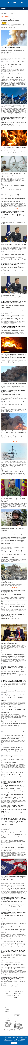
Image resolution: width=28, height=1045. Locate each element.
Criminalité (7, 1009)
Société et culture (8, 1005)
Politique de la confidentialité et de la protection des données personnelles (8, 1024)
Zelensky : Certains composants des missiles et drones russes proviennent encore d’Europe (13, 699)
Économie (7, 1000)
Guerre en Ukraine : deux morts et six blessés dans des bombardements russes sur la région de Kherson (13, 849)
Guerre (6, 993)
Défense (6, 1003)
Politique (6, 998)
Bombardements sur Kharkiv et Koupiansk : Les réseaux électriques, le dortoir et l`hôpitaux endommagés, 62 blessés (13, 556)
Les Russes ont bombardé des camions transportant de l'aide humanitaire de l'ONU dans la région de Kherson (13, 541)
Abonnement (10, 5)
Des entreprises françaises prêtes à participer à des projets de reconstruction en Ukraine (12, 267)
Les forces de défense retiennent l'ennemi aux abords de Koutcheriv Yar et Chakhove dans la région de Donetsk (13, 684)
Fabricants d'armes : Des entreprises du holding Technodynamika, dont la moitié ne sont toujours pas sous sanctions (13, 761)
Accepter (14, 1043)
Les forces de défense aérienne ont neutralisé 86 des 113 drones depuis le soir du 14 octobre (14, 406)
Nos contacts (7, 1020)
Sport (6, 1007)
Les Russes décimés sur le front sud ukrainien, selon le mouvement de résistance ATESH (12, 916)
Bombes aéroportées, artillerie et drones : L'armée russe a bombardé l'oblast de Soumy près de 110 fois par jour (13, 606)
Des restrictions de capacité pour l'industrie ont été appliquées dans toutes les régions (13, 66)
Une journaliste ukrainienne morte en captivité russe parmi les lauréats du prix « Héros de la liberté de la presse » (14, 955)
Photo (15, 997)
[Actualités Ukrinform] (14, 2)
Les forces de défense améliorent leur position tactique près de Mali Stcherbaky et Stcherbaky (12, 528)
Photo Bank (16, 5)
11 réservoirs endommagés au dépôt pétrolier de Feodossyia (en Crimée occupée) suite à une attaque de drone (12, 671)
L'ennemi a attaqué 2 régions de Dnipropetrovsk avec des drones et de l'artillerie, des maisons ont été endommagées (13, 786)
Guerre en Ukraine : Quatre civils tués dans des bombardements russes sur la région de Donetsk (13, 931)
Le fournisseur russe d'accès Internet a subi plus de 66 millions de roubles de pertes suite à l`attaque (12, 305)
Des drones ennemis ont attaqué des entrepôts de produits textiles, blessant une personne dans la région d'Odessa (12, 737)
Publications (17, 993)
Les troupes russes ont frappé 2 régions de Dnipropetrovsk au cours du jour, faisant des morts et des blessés (14, 18)
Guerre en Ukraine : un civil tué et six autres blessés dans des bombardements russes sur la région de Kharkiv (13, 822)
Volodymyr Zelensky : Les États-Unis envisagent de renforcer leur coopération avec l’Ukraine (13, 981)
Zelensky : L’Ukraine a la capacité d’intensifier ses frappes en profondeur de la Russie (12, 215)
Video (15, 999)
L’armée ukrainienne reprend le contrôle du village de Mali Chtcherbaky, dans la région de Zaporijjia (13, 809)
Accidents (7, 1011)
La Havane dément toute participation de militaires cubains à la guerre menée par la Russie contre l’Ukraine (13, 877)
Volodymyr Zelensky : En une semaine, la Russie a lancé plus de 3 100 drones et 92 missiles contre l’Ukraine (13, 901)
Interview (16, 995)
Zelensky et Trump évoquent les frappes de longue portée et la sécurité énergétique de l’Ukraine (14, 836)
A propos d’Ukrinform (7, 1018)
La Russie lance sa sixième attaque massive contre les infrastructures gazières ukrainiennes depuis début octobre (14, 122)
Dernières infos (18, 991)
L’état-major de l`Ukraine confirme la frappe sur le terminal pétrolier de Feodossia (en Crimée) (13, 432)
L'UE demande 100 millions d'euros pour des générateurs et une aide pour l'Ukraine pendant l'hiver (13, 711)
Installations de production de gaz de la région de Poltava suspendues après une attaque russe (13, 175)
